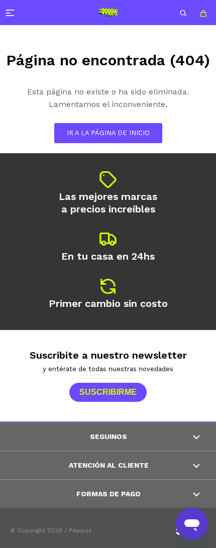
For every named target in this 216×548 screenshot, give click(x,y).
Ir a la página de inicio (108, 133)
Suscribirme (108, 392)
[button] (183, 13)
